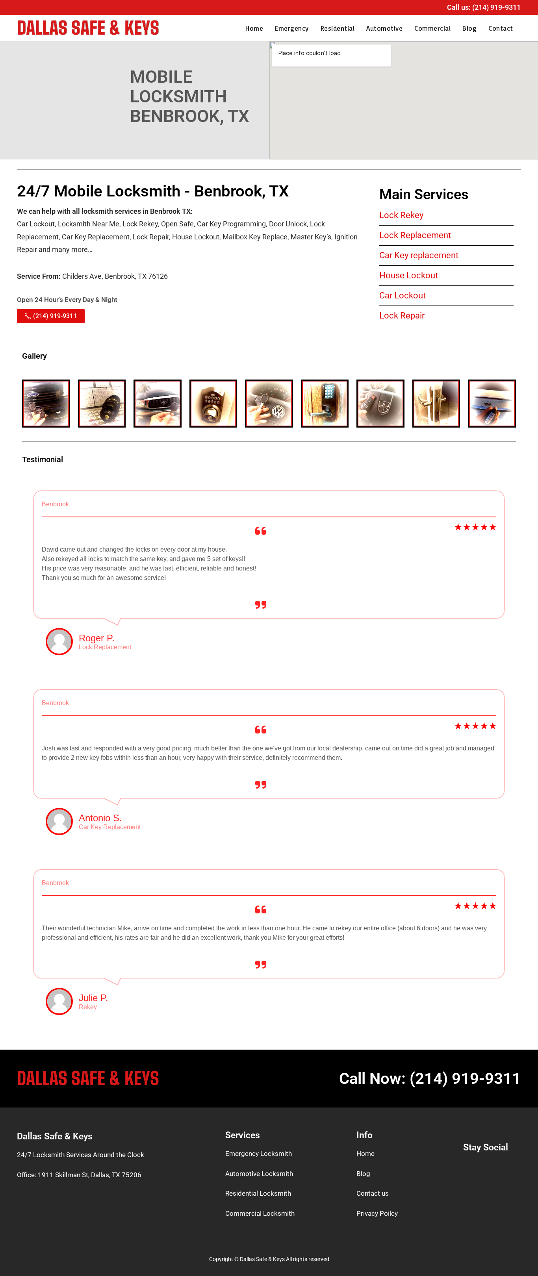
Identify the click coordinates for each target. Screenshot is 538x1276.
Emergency (292, 28)
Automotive (384, 28)
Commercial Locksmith (260, 1213)
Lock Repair (402, 315)
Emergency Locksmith (258, 1153)
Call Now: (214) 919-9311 (430, 1078)
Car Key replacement (418, 255)
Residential (338, 28)
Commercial (432, 28)
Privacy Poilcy (377, 1213)
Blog (469, 28)
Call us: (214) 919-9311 (484, 7)
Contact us (372, 1193)
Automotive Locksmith (259, 1174)
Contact (500, 28)
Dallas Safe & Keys (88, 28)
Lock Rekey (401, 215)
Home (254, 28)
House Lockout (408, 275)
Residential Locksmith (258, 1193)
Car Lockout (402, 295)
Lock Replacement (415, 235)
